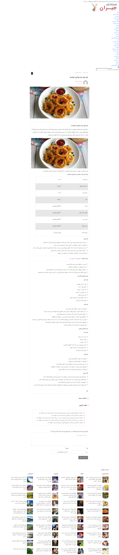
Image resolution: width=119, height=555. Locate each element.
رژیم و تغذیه (116, 23)
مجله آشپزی (116, 14)
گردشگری (116, 29)
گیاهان (117, 31)
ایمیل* (66, 448)
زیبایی (117, 25)
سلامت (117, 27)
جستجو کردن (115, 69)
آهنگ (81, 474)
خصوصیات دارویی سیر (75, 258)
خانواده (117, 20)
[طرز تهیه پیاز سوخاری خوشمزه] (59, 102)
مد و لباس (116, 32)
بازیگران (117, 16)
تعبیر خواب (116, 18)
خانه (118, 12)
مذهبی (117, 34)
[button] (59, 67)
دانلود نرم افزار (115, 21)
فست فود (85, 72)
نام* (87, 448)
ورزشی (117, 36)
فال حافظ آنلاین (115, 38)
